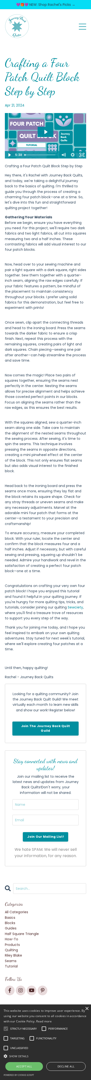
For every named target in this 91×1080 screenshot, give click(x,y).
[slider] (41, 155)
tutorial (11, 966)
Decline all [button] (66, 1066)
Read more (44, 1021)
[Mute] (63, 155)
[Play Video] (9, 155)
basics (10, 917)
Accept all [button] (24, 1066)
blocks (10, 922)
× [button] (87, 1009)
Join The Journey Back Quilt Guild (45, 728)
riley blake (13, 955)
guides (11, 928)
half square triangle (22, 933)
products (12, 944)
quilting (11, 950)
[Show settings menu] (72, 155)
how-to (11, 939)
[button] (45, 1056)
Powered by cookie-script (19, 1075)
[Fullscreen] (81, 155)
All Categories (16, 912)
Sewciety (75, 607)
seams (11, 960)
